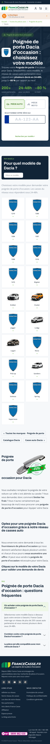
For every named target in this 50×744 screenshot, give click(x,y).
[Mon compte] (35, 8)
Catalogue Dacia (11, 440)
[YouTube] (14, 682)
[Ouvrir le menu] (46, 8)
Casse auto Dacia (34, 440)
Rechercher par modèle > (25, 136)
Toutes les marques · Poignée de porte (24, 433)
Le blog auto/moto (9, 717)
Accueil (4, 21)
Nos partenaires (8, 703)
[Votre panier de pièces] (40, 8)
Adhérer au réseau (9, 692)
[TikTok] (25, 682)
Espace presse (7, 713)
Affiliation (5, 710)
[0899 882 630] (15, 733)
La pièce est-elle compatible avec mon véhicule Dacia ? (22, 645)
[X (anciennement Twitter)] (9, 682)
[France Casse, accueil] (15, 8)
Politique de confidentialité (37, 696)
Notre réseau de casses (10, 696)
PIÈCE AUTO (17, 104)
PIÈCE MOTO (34, 104)
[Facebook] (4, 682)
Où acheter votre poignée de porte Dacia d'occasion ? (23, 606)
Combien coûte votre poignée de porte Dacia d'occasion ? (22, 635)
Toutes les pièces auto (17, 21)
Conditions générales (35, 699)
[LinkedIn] (20, 682)
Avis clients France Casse (11, 706)
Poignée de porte (35, 21)
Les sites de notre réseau (11, 699)
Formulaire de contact (35, 692)
